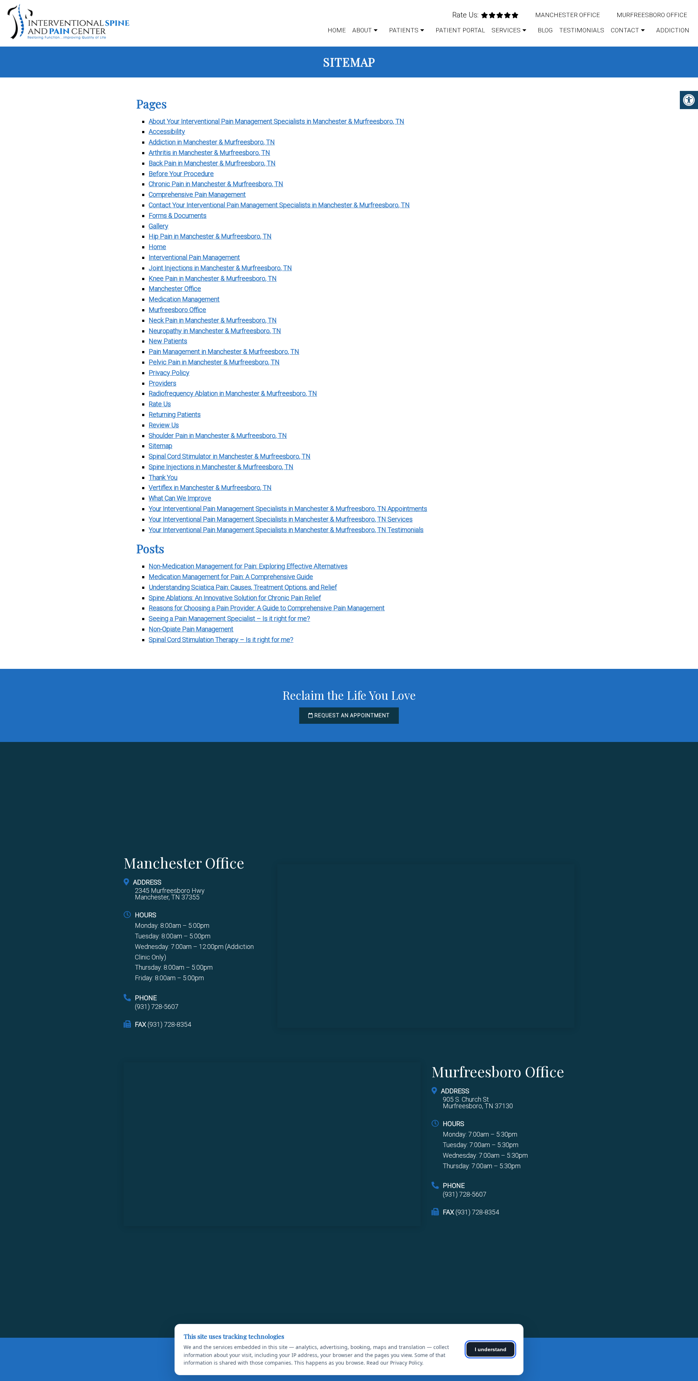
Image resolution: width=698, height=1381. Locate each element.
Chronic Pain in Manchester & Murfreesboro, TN (216, 184)
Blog (545, 30)
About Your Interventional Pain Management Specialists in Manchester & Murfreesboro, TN (276, 121)
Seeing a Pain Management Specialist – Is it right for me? (229, 618)
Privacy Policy (169, 372)
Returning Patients (175, 414)
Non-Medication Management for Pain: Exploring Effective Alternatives (248, 566)
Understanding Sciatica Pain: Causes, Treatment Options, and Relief (243, 587)
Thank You (163, 477)
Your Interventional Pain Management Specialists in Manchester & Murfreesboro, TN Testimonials (286, 530)
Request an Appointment (351, 715)
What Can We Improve (180, 498)
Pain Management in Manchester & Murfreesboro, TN (224, 351)
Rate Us (160, 404)
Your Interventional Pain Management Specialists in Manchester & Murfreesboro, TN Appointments (288, 508)
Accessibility (167, 131)
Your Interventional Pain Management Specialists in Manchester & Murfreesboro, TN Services (281, 519)
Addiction (672, 30)
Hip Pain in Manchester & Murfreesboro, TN (210, 236)
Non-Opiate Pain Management (191, 629)
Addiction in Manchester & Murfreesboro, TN (212, 142)
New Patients (168, 341)
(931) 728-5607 (156, 1006)
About (362, 30)
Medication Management (184, 299)
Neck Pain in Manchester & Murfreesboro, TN (213, 320)
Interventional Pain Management (194, 257)
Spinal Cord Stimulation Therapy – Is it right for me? (221, 639)
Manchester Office (567, 15)
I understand (490, 1349)
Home (337, 30)
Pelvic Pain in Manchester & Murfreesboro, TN (214, 362)
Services (506, 30)
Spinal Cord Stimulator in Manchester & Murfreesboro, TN (229, 456)
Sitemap (160, 446)
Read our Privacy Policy (394, 1362)
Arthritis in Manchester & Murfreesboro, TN (209, 152)
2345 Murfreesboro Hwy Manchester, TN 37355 (170, 894)
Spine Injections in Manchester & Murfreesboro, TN (221, 467)
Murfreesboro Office (652, 15)
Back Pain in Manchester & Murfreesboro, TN (212, 163)
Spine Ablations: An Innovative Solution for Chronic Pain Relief (235, 598)
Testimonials (581, 30)
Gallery (158, 226)
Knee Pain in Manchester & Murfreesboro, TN (213, 278)
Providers (162, 383)
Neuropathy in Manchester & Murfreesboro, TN (215, 331)
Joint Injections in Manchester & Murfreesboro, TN (220, 268)
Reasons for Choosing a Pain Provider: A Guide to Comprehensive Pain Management (267, 608)
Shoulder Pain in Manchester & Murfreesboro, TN (218, 435)
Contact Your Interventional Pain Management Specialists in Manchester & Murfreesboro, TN (279, 205)
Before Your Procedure (181, 173)
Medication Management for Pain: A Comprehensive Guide (231, 576)
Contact (625, 30)
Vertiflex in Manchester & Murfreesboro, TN (210, 487)
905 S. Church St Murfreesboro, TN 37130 (478, 1102)
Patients (403, 30)
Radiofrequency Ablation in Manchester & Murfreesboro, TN (233, 393)
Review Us (164, 425)
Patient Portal (460, 30)
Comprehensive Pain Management (197, 194)
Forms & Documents (177, 215)
